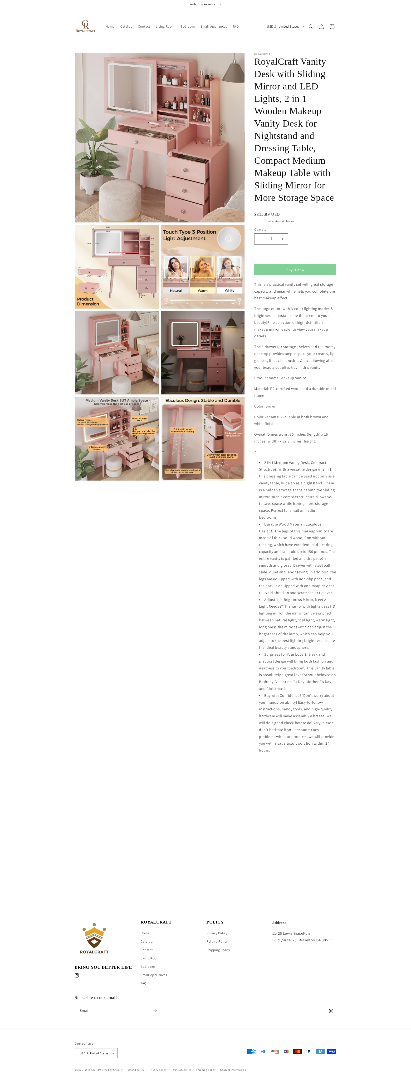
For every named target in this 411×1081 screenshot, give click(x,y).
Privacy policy (157, 1069)
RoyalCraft (91, 1070)
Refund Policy (217, 941)
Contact (147, 950)
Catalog (146, 941)
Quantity (260, 229)
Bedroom (148, 966)
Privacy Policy (216, 933)
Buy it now (295, 269)
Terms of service (181, 1069)
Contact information (233, 1069)
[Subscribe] (155, 1010)
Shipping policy (206, 1069)
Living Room (150, 958)
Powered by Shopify (110, 1070)
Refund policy (135, 1069)
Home (145, 933)
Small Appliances (154, 975)
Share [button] (264, 765)
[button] (311, 26)
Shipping (260, 221)
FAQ (144, 983)
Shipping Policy (218, 950)
